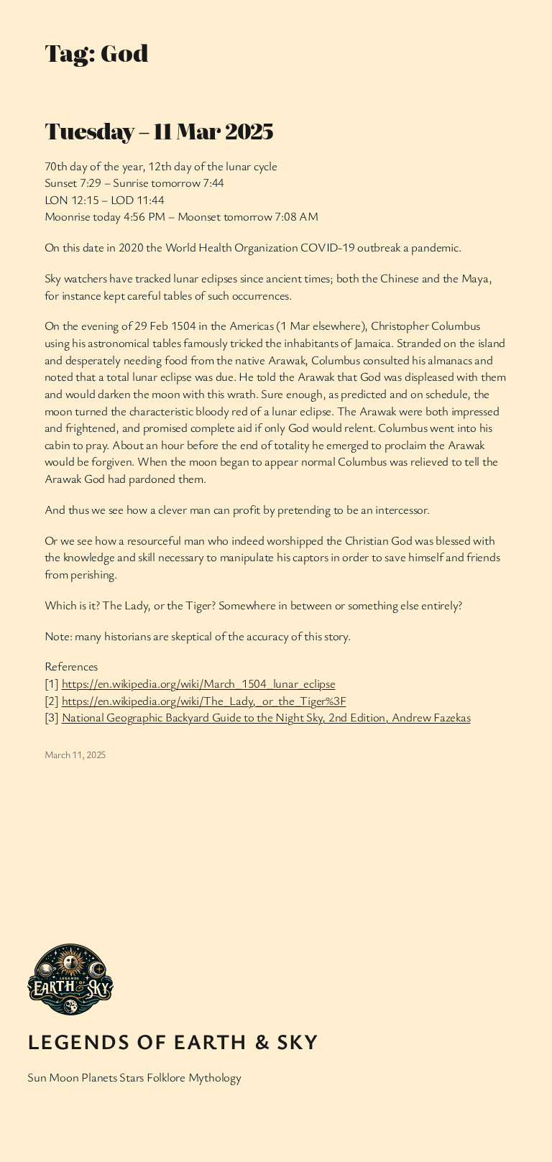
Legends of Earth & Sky (172, 1041)
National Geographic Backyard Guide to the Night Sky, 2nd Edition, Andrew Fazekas (266, 717)
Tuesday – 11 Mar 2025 (159, 131)
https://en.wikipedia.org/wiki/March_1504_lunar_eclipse (199, 683)
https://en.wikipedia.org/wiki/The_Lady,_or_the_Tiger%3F (204, 700)
